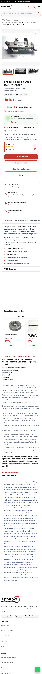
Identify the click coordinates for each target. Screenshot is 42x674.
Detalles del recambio (21, 220)
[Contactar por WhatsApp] (37, 669)
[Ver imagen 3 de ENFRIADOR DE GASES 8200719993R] (33, 71)
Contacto (4, 641)
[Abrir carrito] (34, 7)
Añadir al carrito (22, 157)
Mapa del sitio (5, 636)
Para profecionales (7, 630)
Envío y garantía (35, 220)
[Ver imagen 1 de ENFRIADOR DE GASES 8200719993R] (8, 71)
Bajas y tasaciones (7, 668)
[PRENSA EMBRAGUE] (14, 326)
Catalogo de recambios (9, 657)
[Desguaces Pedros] (6, 6)
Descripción (8, 220)
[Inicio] (3, 20)
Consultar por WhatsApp (21, 169)
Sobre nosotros (6, 625)
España (18, 111)
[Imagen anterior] (6, 47)
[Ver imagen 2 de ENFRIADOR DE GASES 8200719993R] (21, 71)
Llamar (21, 175)
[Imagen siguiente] (36, 47)
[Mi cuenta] (29, 7)
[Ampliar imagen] (36, 33)
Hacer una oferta (21, 163)
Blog (2, 647)
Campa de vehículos (7, 662)
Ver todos (21, 316)
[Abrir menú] (39, 7)
